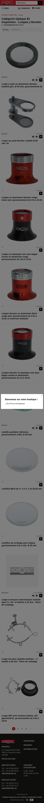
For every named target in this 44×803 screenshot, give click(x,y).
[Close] (41, 395)
